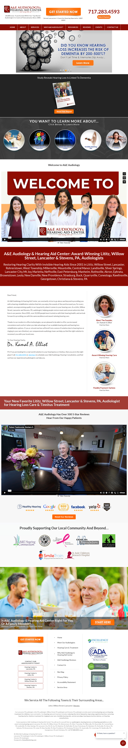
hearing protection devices (92, 716)
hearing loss (77, 328)
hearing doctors (86, 722)
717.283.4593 (104, 12)
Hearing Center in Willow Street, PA (30, 680)
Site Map (60, 672)
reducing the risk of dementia (77, 714)
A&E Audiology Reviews (66, 660)
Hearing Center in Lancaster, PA (30, 668)
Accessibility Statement (66, 682)
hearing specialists (100, 722)
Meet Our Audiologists (66, 643)
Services (35, 27)
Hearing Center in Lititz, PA (30, 674)
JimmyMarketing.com (29, 740)
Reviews (87, 27)
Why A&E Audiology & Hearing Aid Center (66, 654)
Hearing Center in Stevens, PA (30, 686)
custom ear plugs (77, 716)
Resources (73, 27)
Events (99, 27)
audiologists (76, 722)
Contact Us (112, 27)
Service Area (62, 687)
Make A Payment (104, 17)
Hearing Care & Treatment (67, 648)
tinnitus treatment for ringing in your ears (43, 716)
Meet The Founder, (104, 322)
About (23, 27)
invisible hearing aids (64, 716)
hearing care (66, 307)
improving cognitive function (97, 714)
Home (12, 27)
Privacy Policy (62, 677)
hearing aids (62, 325)
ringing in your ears (14, 331)
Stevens (77, 706)
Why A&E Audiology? (53, 27)
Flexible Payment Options (104, 389)
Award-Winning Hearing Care (104, 356)
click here (32, 355)
